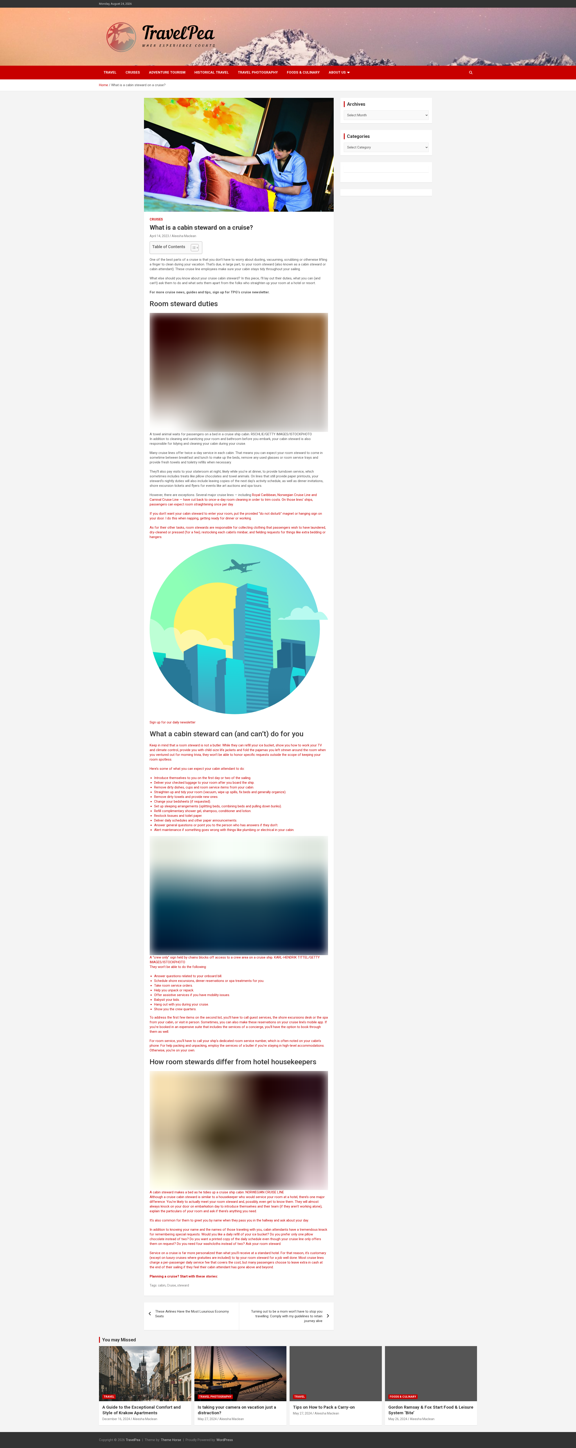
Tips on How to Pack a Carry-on (324, 1407)
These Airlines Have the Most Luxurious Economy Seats (192, 1313)
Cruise (171, 1285)
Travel (110, 72)
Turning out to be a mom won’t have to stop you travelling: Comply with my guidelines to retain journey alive (286, 1316)
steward (183, 1285)
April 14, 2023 (159, 236)
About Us (337, 72)
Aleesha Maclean (184, 236)
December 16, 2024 (116, 1419)
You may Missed (119, 1339)
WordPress (224, 1440)
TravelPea (133, 1440)
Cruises (133, 72)
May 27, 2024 (207, 1419)
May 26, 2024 (397, 1419)
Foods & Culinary (303, 72)
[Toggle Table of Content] (192, 247)
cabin (162, 1285)
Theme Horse (171, 1440)
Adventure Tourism (167, 72)
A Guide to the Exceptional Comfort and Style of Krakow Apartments (141, 1410)
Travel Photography (258, 72)
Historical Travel (211, 72)
